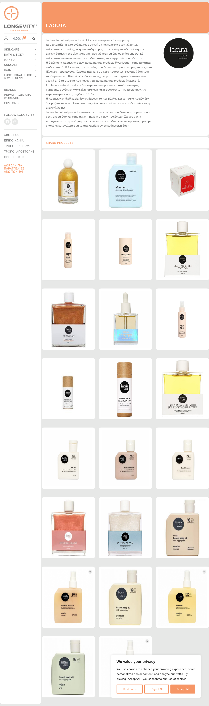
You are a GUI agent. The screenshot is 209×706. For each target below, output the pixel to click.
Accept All (183, 689)
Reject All (156, 689)
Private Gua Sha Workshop (17, 96)
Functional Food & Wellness (18, 77)
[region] (156, 676)
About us (11, 135)
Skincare (11, 49)
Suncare (11, 64)
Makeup (10, 59)
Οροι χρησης (14, 157)
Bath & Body (14, 54)
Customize (130, 689)
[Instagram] (15, 121)
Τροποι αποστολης (19, 151)
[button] (34, 39)
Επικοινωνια (14, 140)
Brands (10, 89)
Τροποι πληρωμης (18, 146)
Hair (7, 70)
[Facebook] (7, 121)
